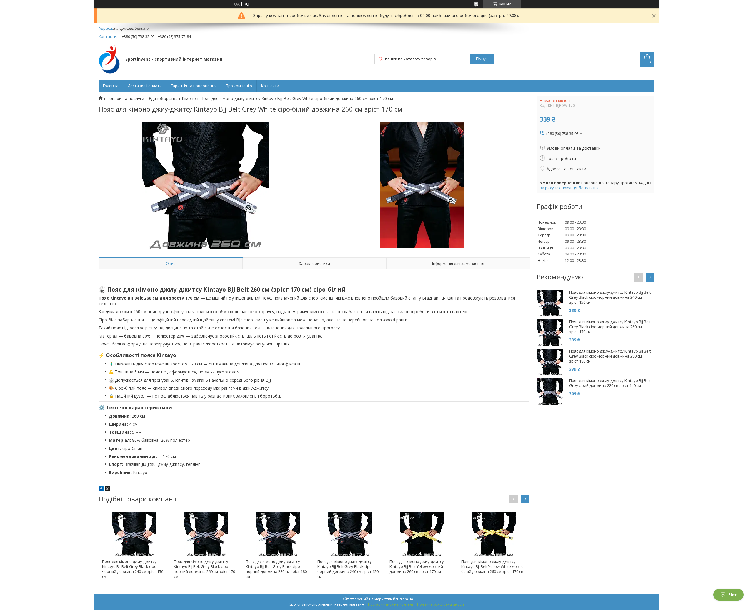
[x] (107, 489)
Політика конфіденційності (440, 604)
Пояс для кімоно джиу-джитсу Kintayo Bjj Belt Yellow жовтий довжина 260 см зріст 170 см (416, 566)
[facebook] (101, 489)
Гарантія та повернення (193, 85)
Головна (111, 85)
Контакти (270, 85)
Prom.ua (406, 598)
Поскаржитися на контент (390, 604)
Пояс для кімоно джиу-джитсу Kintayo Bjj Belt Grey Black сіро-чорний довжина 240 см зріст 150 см (132, 569)
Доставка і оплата (145, 85)
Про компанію (239, 85)
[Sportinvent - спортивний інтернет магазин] (109, 59)
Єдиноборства (163, 98)
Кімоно (189, 98)
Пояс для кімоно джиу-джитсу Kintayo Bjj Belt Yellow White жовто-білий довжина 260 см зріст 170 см (493, 566)
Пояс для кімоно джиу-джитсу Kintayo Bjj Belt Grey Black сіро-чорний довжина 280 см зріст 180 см (276, 569)
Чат (733, 594)
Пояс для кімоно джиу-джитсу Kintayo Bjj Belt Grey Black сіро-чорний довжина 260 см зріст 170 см (204, 569)
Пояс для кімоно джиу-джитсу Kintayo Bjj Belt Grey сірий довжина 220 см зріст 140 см (610, 383)
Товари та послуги (125, 98)
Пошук (481, 59)
